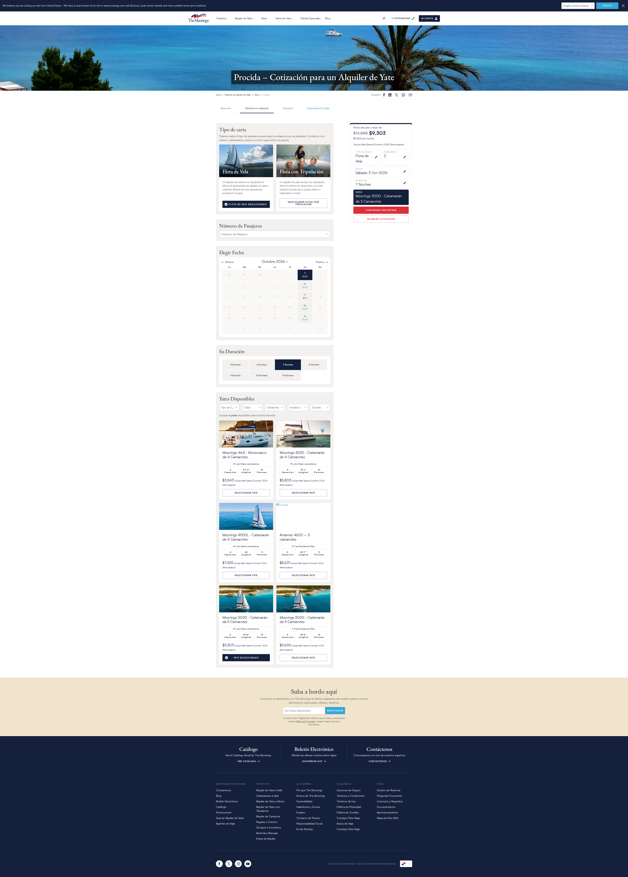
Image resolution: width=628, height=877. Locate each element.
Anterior (229, 262)
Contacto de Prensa (308, 818)
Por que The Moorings (309, 790)
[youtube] (247, 863)
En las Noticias (304, 829)
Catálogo (221, 807)
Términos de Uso (346, 801)
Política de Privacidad (305, 721)
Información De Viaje (318, 108)
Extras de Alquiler (266, 838)
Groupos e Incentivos (268, 827)
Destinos (221, 18)
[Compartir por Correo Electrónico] (410, 95)
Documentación (386, 807)
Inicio (218, 94)
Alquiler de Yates (244, 18)
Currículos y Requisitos (390, 801)
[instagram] (238, 863)
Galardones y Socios (308, 807)
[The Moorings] (198, 18)
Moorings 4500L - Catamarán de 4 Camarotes (245, 537)
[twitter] (228, 863)
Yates (264, 18)
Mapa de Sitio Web (388, 818)
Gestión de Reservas (388, 790)
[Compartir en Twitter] (389, 94)
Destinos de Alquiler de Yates (238, 94)
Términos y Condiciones (351, 795)
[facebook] (219, 863)
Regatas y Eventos (266, 822)
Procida (266, 94)
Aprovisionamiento (387, 812)
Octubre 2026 (273, 261)
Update (607, 5)
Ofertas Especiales (310, 18)
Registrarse (335, 710)
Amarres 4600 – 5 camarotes (295, 537)
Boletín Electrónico (227, 801)
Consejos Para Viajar (348, 818)
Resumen (226, 108)
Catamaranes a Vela (267, 795)
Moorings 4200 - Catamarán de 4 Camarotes (302, 454)
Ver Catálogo (247, 761)
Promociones (223, 812)
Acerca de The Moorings (310, 795)
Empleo (300, 812)
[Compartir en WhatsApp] (403, 95)
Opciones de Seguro (349, 790)
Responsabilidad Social (309, 823)
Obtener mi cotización (257, 108)
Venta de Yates (283, 18)
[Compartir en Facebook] (384, 94)
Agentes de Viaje (225, 823)
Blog (327, 18)
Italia (257, 94)
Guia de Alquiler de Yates (230, 818)
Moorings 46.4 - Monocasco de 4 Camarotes (244, 454)
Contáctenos (378, 761)
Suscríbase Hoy (312, 761)
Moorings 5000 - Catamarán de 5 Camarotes (245, 619)
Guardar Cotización (381, 219)
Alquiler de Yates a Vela (269, 790)
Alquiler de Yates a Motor (270, 801)
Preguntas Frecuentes (389, 795)
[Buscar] (384, 18)
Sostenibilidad (304, 801)
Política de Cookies (348, 812)
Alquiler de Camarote (268, 816)
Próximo (320, 262)
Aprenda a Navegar (267, 833)
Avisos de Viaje (345, 823)
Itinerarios (288, 108)
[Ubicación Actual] (406, 863)
